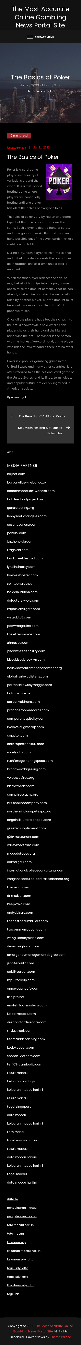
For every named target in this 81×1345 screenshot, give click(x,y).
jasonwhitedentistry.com (26, 651)
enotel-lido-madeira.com (27, 1005)
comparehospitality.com (26, 718)
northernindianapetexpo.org (29, 811)
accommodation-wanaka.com (31, 491)
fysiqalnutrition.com (22, 592)
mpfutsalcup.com (21, 980)
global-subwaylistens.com (27, 676)
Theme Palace (60, 1337)
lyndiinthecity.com (21, 567)
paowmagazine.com (23, 626)
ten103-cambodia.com (24, 1064)
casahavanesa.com (22, 524)
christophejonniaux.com (25, 744)
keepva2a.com (18, 904)
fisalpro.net (16, 997)
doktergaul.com (19, 862)
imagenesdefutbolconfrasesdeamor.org (38, 879)
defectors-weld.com (23, 600)
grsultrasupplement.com (26, 828)
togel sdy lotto (17, 1277)
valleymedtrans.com (23, 845)
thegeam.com (18, 887)
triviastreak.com (19, 1030)
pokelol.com (16, 533)
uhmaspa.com (18, 642)
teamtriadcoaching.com (26, 1039)
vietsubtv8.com (19, 617)
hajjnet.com (16, 474)
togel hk (13, 1294)
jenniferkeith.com (20, 963)
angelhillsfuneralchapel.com (29, 820)
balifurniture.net (19, 693)
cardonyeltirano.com (23, 701)
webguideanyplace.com (25, 938)
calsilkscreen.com (21, 971)
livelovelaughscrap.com (25, 727)
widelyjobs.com (19, 752)
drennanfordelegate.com (26, 1022)
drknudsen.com (19, 895)
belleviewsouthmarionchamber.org (34, 668)
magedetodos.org (21, 853)
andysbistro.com (20, 912)
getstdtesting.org (20, 507)
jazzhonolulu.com (20, 541)
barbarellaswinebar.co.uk (26, 482)
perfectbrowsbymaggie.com (29, 685)
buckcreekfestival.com (25, 558)
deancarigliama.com (23, 946)
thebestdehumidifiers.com (27, 921)
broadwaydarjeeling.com (26, 769)
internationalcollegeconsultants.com (35, 870)
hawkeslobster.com (22, 575)
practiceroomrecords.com (28, 710)
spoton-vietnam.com (23, 1056)
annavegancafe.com (23, 988)
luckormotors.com (21, 1014)
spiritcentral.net (19, 583)
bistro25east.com (20, 786)
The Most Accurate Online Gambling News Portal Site (40, 17)
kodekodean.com (20, 1047)
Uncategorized (16, 147)
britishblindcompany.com (27, 803)
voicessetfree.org (20, 777)
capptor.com (17, 735)
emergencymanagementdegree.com (36, 955)
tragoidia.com (18, 550)
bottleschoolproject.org (25, 499)
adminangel (18, 397)
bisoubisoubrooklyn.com (26, 659)
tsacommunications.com (26, 929)
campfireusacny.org (22, 794)
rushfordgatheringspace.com (30, 761)
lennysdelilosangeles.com (27, 516)
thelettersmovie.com (23, 634)
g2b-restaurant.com (23, 836)
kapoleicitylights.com (23, 609)
